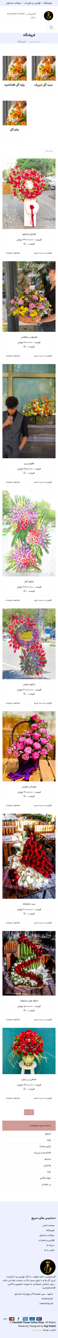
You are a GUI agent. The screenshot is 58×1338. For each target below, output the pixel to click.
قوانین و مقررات (32, 3)
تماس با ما (49, 1250)
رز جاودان (46, 1184)
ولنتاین (47, 1165)
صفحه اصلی (35, 41)
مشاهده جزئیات (13, 253)
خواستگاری (45, 1178)
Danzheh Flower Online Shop (28, 1322)
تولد (49, 1140)
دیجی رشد (37, 1330)
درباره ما (50, 1245)
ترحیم (48, 1159)
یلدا (49, 1171)
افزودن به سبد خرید (43, 253)
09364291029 (46, 1304)
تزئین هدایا (45, 1146)
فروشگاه (47, 3)
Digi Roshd (50, 1326)
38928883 (47, 1299)
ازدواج (48, 1133)
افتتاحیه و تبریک (42, 1152)
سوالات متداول (13, 3)
